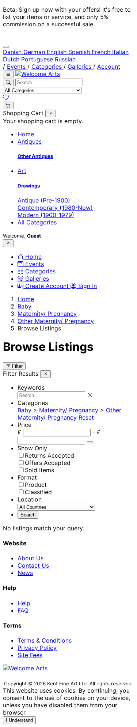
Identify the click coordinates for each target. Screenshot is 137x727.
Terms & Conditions (45, 640)
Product (36, 484)
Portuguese (38, 59)
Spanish (80, 52)
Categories (47, 66)
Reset (86, 417)
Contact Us (33, 565)
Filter (17, 366)
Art (22, 170)
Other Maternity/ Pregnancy (56, 321)
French (102, 52)
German (35, 52)
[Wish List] (6, 97)
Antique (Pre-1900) (44, 200)
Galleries (80, 66)
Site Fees (30, 655)
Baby (24, 306)
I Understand (19, 720)
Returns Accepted (49, 455)
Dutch (12, 59)
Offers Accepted (48, 462)
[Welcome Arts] (37, 73)
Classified (38, 492)
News (25, 572)
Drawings (29, 186)
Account (108, 66)
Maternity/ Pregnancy (47, 313)
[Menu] (8, 74)
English (57, 52)
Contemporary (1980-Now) (55, 207)
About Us (30, 558)
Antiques (30, 141)
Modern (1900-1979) (46, 215)
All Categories (37, 222)
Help (24, 603)
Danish (13, 52)
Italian (120, 52)
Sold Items (39, 470)
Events (17, 66)
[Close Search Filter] (50, 113)
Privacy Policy (37, 647)
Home (26, 134)
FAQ (23, 610)
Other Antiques (35, 156)
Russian (65, 59)
